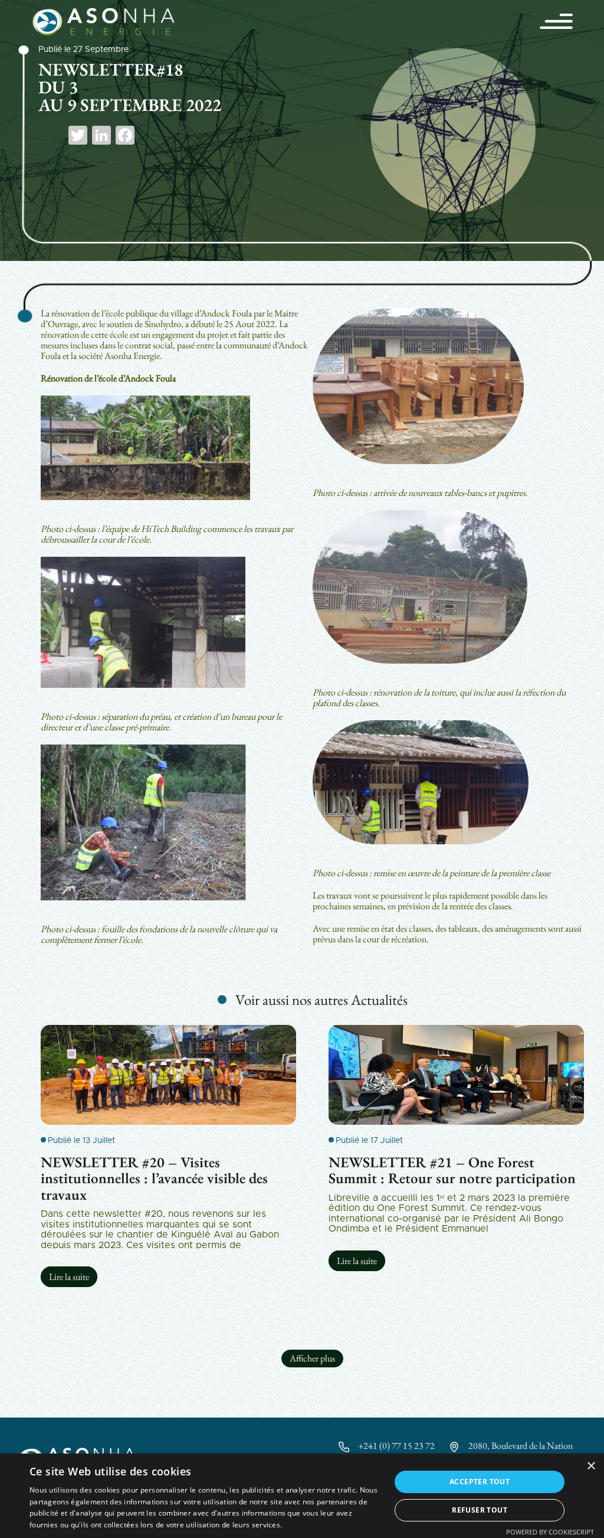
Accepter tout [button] (479, 1482)
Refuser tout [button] (479, 1510)
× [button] (590, 1466)
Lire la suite (69, 1277)
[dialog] (302, 1496)
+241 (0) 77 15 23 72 (396, 1445)
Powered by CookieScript (550, 1531)
